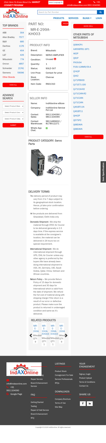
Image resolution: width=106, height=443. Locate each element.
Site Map (58, 407)
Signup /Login (84, 374)
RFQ (32, 418)
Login (99, 18)
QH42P (76, 115)
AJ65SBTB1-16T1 (81, 49)
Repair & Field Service (40, 410)
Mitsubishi (7, 59)
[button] (33, 334)
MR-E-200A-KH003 (47, 329)
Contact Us (83, 386)
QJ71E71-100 (79, 84)
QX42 (75, 76)
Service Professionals (64, 379)
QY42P (76, 71)
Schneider (7, 68)
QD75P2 (77, 120)
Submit (13, 125)
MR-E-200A (64, 328)
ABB (4, 32)
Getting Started (37, 402)
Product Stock (61, 371)
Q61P (75, 58)
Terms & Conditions (87, 382)
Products (58, 18)
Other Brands (9, 77)
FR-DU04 (77, 62)
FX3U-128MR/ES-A (82, 67)
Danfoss (6, 46)
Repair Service (37, 379)
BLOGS (86, 18)
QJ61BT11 (78, 111)
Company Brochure (63, 399)
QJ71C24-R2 (79, 89)
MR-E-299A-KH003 (56, 329)
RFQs (57, 383)
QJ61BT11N (78, 107)
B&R (5, 41)
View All (13, 85)
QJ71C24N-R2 (79, 93)
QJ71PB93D (79, 80)
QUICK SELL (88, 26)
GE (4, 50)
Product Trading (37, 375)
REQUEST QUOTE (66, 24)
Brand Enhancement (39, 414)
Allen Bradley (9, 37)
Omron (6, 64)
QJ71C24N (78, 98)
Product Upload (85, 378)
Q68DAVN (77, 124)
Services (73, 18)
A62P (75, 53)
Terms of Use (60, 403)
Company (34, 371)
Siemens (7, 72)
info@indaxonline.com (77, 5)
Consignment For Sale (64, 375)
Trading (34, 406)
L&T (4, 55)
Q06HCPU (78, 45)
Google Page (16, 394)
